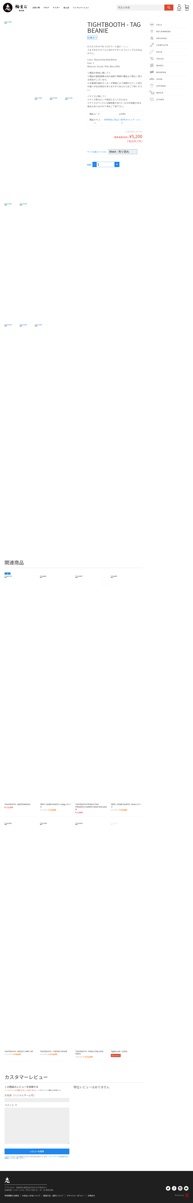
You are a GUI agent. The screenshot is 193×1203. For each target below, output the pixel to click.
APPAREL (108, 119)
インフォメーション (81, 7)
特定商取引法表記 (12, 1195)
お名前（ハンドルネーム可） (20, 1095)
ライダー (56, 7)
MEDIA (159, 92)
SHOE (159, 79)
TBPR (122, 119)
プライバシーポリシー (75, 1195)
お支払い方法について (31, 1195)
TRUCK (160, 58)
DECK (159, 51)
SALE (116, 119)
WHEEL (160, 65)
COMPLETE (162, 45)
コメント (11, 1105)
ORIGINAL (161, 38)
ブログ (46, 7)
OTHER (160, 99)
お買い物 (36, 7)
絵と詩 (66, 7)
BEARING (161, 72)
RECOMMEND (163, 31)
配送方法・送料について (53, 1195)
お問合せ (91, 1195)
